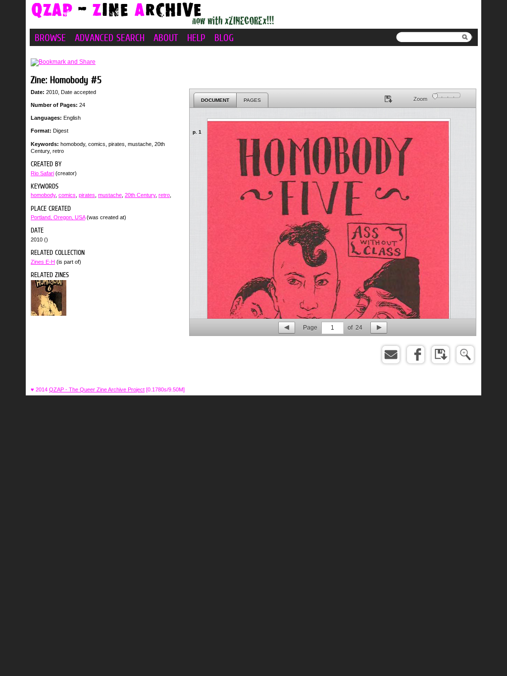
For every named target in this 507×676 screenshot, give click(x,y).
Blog (224, 38)
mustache (110, 195)
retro (164, 195)
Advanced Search (110, 38)
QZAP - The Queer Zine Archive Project (97, 389)
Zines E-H (43, 262)
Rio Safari (42, 173)
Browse (50, 38)
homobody (43, 195)
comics (67, 195)
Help (196, 38)
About (165, 38)
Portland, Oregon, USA (58, 217)
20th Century (140, 195)
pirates (87, 195)
